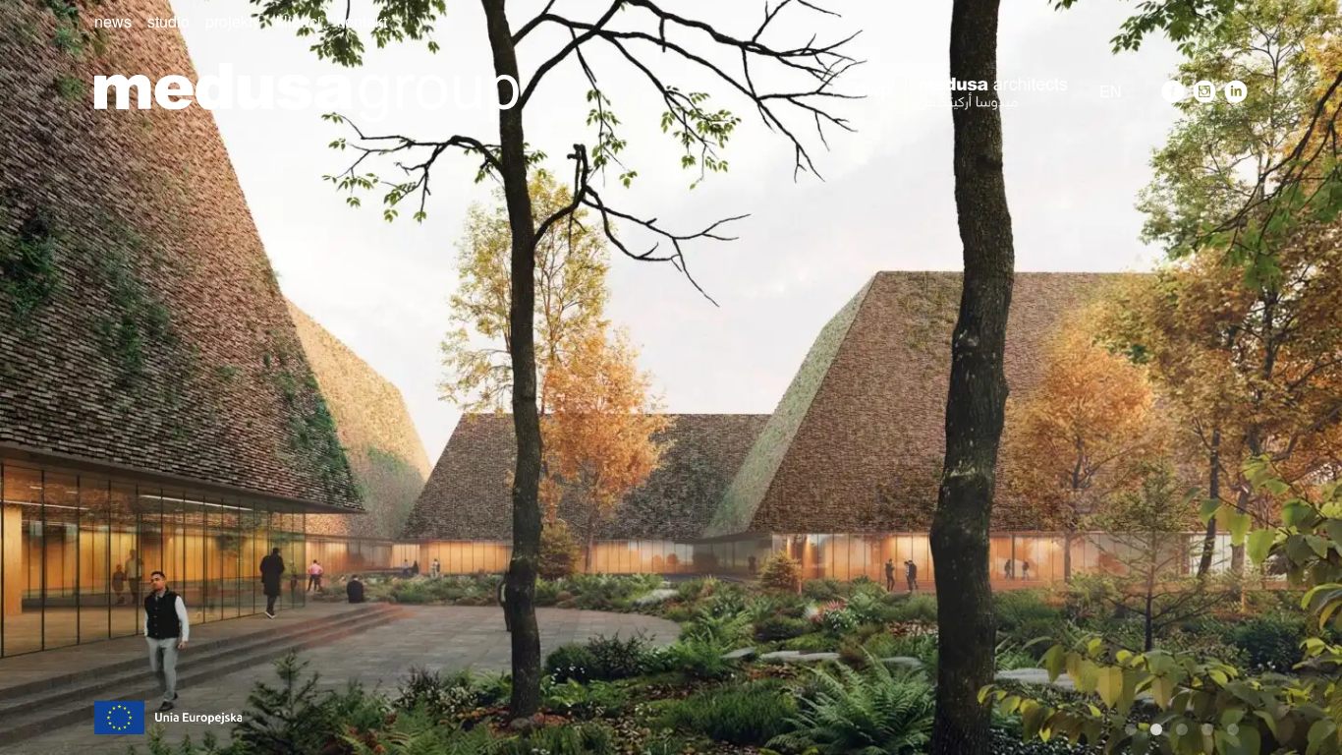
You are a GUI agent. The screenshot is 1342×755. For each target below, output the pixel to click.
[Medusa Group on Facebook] (1173, 91)
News (113, 21)
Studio (168, 21)
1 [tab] (1131, 729)
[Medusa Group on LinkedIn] (1236, 91)
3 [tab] (1182, 729)
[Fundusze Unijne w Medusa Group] (168, 715)
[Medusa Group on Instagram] (1204, 91)
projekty (232, 21)
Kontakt (362, 21)
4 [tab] (1207, 729)
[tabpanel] (671, 377)
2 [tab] (1156, 729)
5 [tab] (1233, 729)
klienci (298, 21)
